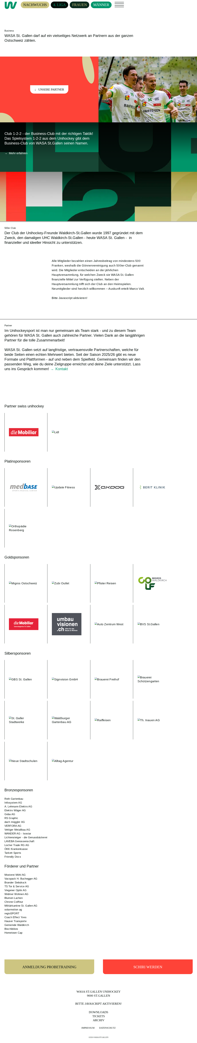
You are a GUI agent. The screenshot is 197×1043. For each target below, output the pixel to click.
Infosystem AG (13, 802)
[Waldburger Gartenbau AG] (64, 720)
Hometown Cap (13, 932)
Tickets (98, 1016)
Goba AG (9, 814)
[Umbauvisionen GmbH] (64, 624)
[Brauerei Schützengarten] (150, 679)
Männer (101, 5)
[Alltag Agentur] (64, 761)
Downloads (98, 1012)
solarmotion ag (13, 909)
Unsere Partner (51, 89)
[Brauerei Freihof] (107, 679)
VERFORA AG (12, 825)
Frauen (79, 5)
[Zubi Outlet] (64, 583)
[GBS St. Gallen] (21, 679)
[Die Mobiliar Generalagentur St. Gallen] (21, 624)
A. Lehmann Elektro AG (18, 806)
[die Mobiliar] (21, 432)
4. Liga (59, 5)
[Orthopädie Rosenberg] (21, 528)
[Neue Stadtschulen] (21, 761)
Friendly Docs (12, 856)
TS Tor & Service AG (16, 886)
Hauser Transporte (15, 921)
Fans (117, 3)
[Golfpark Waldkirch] (150, 583)
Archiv (98, 1020)
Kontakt (61, 369)
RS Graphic (11, 818)
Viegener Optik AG (15, 890)
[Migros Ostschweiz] (21, 583)
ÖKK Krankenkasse (16, 849)
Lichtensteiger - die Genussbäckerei (25, 837)
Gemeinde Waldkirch (16, 925)
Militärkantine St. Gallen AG (20, 905)
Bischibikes (11, 928)
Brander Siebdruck (15, 882)
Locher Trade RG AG (16, 845)
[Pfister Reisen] (107, 583)
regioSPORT (11, 913)
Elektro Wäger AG (15, 810)
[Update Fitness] (64, 487)
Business (132, 3)
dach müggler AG (14, 822)
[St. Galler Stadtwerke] (21, 720)
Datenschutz (107, 1028)
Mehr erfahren (18, 153)
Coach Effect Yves (15, 917)
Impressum (87, 1028)
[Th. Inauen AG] (150, 720)
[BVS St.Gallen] (150, 624)
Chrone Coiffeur (13, 901)
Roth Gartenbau (13, 798)
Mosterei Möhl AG (15, 874)
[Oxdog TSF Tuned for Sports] (107, 487)
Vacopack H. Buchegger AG (20, 878)
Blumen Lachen (13, 898)
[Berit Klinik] (150, 487)
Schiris (131, 6)
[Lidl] (64, 432)
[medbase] (21, 487)
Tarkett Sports (12, 852)
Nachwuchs (35, 5)
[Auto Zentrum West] (107, 624)
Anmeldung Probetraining (49, 967)
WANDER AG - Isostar (17, 833)
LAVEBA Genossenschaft (19, 841)
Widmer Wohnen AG (16, 894)
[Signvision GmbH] (64, 679)
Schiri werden (147, 967)
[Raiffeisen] (107, 720)
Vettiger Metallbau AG (17, 829)
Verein (119, 6)
